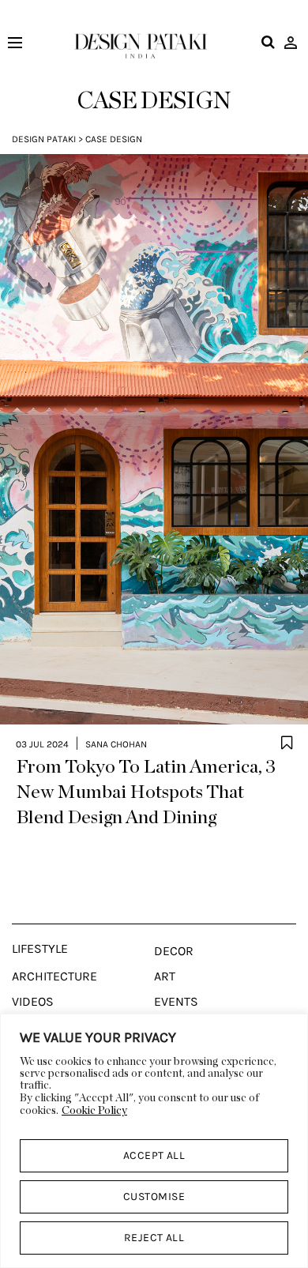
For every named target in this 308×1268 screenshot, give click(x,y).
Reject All (154, 1237)
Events (176, 1001)
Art (164, 976)
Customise (154, 1196)
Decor (173, 951)
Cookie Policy (94, 1110)
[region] (154, 1141)
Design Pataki (44, 139)
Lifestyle (40, 949)
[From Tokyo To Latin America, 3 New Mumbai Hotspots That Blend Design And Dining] (154, 439)
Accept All (154, 1155)
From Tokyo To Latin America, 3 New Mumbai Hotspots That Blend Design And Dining (146, 792)
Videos (33, 1001)
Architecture (54, 976)
